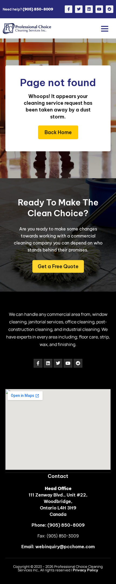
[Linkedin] (89, 9)
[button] (104, 28)
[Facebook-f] (68, 9)
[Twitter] (79, 9)
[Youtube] (99, 9)
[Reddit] (109, 9)
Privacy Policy (85, 570)
